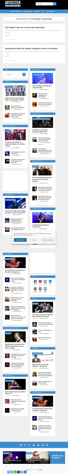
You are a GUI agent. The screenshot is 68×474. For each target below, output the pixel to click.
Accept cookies (20, 240)
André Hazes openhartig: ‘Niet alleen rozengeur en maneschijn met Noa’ (45, 198)
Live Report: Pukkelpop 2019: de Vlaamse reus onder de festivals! (44, 139)
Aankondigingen (37, 74)
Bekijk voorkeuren (48, 240)
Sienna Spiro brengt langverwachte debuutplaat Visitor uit (18, 401)
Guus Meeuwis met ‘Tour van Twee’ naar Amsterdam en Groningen (18, 356)
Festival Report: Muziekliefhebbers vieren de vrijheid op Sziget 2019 (45, 150)
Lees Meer (7, 35)
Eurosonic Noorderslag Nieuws (41, 119)
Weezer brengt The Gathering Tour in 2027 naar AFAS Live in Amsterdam (18, 317)
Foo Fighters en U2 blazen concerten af (34, 461)
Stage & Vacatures (16, 15)
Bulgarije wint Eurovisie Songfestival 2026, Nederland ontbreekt (17, 220)
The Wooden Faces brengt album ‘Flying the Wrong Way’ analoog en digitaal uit (45, 374)
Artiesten (40, 15)
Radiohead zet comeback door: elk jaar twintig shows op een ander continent (45, 189)
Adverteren (33, 15)
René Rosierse (43, 133)
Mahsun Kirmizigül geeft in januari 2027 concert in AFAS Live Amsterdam (18, 308)
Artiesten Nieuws (44, 89)
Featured (35, 214)
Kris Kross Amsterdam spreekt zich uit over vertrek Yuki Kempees (42, 179)
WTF (43, 11)
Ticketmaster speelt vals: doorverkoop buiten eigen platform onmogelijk (17, 365)
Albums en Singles (37, 353)
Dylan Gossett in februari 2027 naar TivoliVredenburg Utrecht (18, 280)
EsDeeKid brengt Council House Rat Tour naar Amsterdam (17, 299)
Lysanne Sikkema (44, 153)
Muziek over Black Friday (44, 337)
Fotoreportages (27, 11)
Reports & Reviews (16, 11)
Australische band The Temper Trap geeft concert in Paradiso (31, 48)
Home (27, 469)
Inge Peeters (7, 458)
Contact (40, 469)
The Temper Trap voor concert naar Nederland (25, 27)
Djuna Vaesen (16, 101)
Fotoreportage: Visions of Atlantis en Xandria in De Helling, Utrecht (15, 144)
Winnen (25, 15)
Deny (34, 240)
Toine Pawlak (16, 147)
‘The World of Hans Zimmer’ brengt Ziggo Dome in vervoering (18, 161)
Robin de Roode (16, 118)
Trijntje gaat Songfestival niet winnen (13, 461)
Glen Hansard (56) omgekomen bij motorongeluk (42, 95)
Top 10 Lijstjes (50, 11)
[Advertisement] (15, 181)
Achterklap (37, 11)
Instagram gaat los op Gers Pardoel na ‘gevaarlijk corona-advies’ (18, 115)
